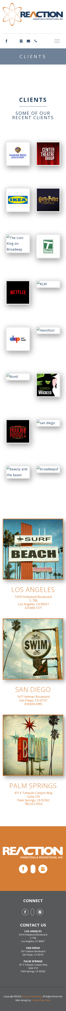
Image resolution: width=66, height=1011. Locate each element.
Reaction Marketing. (32, 996)
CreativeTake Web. (41, 1000)
